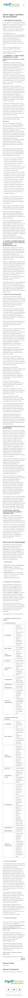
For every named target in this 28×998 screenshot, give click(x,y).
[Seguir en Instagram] (14, 989)
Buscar (22, 958)
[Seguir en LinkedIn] (19, 989)
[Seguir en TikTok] (8, 989)
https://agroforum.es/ (8, 551)
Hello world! (5, 965)
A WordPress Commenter (9, 971)
